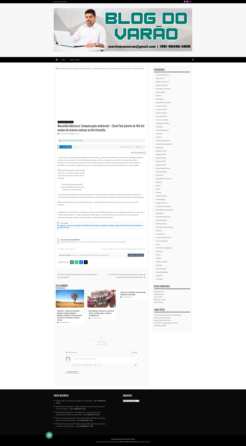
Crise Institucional (162, 130)
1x (74, 147)
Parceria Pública (162, 241)
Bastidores (160, 99)
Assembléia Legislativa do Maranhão (167, 315)
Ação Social (160, 78)
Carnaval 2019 (161, 106)
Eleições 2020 (161, 154)
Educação (159, 147)
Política (158, 258)
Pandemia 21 (161, 234)
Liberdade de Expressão (164, 210)
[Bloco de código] (92, 365)
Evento (158, 186)
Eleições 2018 (161, 151)
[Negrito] (73, 365)
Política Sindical (161, 262)
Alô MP (158, 96)
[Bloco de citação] (90, 365)
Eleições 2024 (161, 161)
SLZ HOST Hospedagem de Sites (166, 323)
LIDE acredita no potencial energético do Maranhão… (75, 401)
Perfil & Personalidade (164, 248)
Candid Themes (144, 442)
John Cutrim (158, 297)
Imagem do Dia (161, 203)
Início (63, 60)
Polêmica (159, 251)
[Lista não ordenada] (87, 365)
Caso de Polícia (161, 116)
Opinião (159, 231)
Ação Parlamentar (162, 75)
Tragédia (159, 276)
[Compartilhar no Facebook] (81, 262)
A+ (142, 147)
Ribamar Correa (160, 300)
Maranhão (159, 213)
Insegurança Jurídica (163, 206)
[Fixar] (82, 365)
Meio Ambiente (161, 220)
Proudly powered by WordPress (107, 442)
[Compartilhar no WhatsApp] (76, 262)
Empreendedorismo (163, 168)
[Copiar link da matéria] (72, 262)
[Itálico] (76, 365)
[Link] (95, 365)
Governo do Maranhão (162, 318)
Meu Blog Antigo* (160, 325)
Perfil (158, 244)
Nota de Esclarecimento (164, 227)
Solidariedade (161, 269)
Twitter (190, 1)
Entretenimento (161, 172)
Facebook (185, 1)
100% (137, 147)
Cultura (158, 137)
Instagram (187, 1)
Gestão (158, 192)
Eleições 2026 (161, 165)
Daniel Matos (159, 294)
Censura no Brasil (162, 120)
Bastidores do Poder (163, 102)
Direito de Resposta (163, 141)
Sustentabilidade (162, 272)
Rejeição (159, 265)
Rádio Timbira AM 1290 (162, 320)
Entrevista (159, 175)
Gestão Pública (161, 196)
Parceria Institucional (163, 237)
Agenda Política (161, 85)
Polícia (158, 255)
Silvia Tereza (158, 302)
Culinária (159, 134)
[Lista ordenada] (84, 365)
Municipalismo (161, 224)
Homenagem (160, 199)
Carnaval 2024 (161, 109)
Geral (158, 189)
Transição (159, 279)
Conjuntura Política (163, 123)
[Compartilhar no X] (86, 262)
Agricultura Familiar (163, 89)
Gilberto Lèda (159, 292)
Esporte (159, 182)
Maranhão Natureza (65, 122)
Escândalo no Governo (164, 179)
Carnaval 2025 (161, 113)
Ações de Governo (162, 82)
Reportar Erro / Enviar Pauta (136, 255)
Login (135, 352)
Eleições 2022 (161, 158)
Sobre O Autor (75, 60)
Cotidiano (159, 127)
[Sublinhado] (79, 365)
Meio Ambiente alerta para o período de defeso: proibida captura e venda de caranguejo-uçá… (101, 313)
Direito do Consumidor (164, 144)
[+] (100, 365)
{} (97, 365)
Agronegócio (160, 92)
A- (132, 147)
